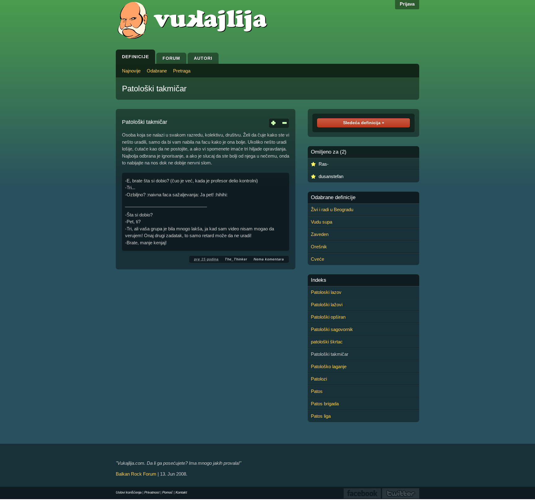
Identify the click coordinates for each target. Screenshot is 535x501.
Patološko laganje (328, 366)
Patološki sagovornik (332, 329)
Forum (171, 58)
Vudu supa (321, 221)
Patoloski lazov (326, 292)
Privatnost (151, 492)
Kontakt (181, 492)
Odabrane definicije (333, 197)
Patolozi (319, 378)
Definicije (135, 56)
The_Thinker (236, 259)
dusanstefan (331, 176)
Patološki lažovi (326, 304)
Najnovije (131, 70)
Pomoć (167, 492)
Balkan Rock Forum (136, 474)
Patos (317, 391)
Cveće (317, 259)
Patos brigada (325, 403)
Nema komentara (269, 259)
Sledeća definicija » (363, 122)
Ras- (323, 164)
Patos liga (321, 416)
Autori (203, 58)
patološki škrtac (327, 341)
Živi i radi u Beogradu (332, 209)
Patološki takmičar (154, 88)
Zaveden (319, 234)
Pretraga (181, 70)
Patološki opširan (328, 317)
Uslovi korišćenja (128, 492)
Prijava (407, 4)
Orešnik (319, 246)
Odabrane (157, 70)
